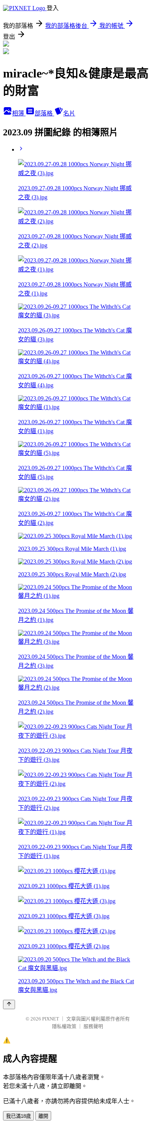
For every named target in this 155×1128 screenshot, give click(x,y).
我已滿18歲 (18, 1116)
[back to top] (9, 1004)
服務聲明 (93, 1026)
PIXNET (50, 1019)
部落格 (44, 113)
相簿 (19, 113)
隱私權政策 (64, 1026)
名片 (69, 113)
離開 (43, 1116)
